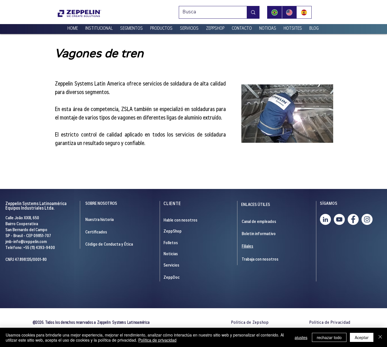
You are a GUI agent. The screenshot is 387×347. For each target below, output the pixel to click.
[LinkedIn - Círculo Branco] (325, 219)
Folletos (170, 243)
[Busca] (253, 12)
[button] (99, 26)
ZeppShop (172, 231)
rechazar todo (329, 337)
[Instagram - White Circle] (367, 219)
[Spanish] (304, 12)
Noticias (170, 254)
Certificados (96, 232)
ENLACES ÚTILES (255, 205)
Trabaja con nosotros (260, 259)
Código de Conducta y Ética (109, 244)
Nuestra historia (99, 220)
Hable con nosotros (180, 220)
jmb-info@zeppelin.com (26, 242)
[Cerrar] (380, 337)
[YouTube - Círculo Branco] (339, 219)
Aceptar (362, 337)
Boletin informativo (259, 234)
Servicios (171, 265)
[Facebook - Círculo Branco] (353, 219)
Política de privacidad (157, 340)
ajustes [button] (301, 337)
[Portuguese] (274, 12)
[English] (289, 12)
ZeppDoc (171, 278)
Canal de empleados (259, 222)
